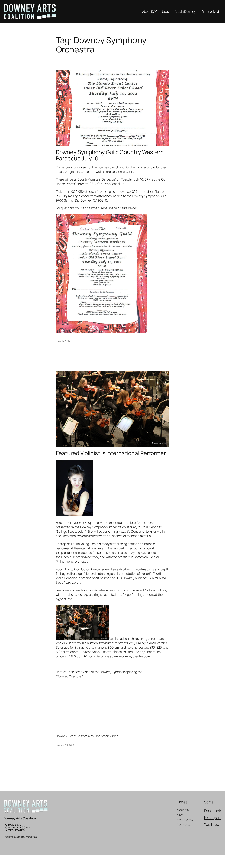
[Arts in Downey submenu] (197, 12)
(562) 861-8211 (78, 656)
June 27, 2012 (63, 341)
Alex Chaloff (96, 736)
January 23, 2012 (65, 745)
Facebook (212, 810)
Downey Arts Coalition (20, 818)
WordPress (31, 836)
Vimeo (114, 736)
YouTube (211, 824)
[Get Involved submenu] (220, 12)
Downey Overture (68, 736)
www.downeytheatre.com (132, 656)
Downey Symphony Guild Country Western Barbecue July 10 (110, 155)
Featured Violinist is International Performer (111, 453)
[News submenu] (170, 12)
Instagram (212, 817)
